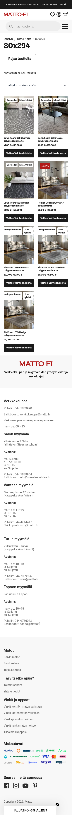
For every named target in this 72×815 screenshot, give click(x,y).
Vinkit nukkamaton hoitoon (20, 725)
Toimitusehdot (13, 685)
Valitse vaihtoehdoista (19, 153)
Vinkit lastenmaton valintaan (22, 713)
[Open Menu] (65, 26)
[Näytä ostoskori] (64, 14)
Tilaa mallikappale (15, 732)
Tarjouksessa (12, 670)
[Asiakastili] (58, 14)
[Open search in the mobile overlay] (33, 26)
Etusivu (8, 39)
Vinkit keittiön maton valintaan (23, 706)
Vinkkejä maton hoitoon (18, 719)
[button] (30, 810)
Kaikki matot (12, 657)
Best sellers (12, 663)
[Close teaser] (57, 805)
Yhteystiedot (12, 691)
